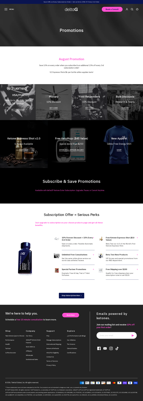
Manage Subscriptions (53, 340)
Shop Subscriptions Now (71, 295)
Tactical (7, 348)
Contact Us (50, 357)
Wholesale (29, 355)
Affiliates (29, 351)
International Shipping (53, 344)
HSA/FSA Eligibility (52, 353)
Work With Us (30, 347)
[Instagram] (111, 348)
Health (7, 344)
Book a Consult (112, 9)
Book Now (71, 315)
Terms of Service (52, 361)
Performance (9, 340)
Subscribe (133, 335)
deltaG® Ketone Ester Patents (33, 341)
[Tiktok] (117, 348)
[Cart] (137, 9)
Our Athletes (71, 340)
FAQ (47, 336)
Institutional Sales (32, 359)
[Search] (132, 9)
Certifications (71, 353)
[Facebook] (99, 348)
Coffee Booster (10, 353)
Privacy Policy (51, 365)
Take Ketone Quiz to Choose (14, 336)
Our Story (29, 336)
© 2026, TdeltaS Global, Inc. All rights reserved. (22, 383)
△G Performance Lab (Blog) (76, 336)
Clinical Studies (72, 348)
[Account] (126, 9)
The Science (71, 344)
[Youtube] (105, 348)
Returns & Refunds (52, 348)
